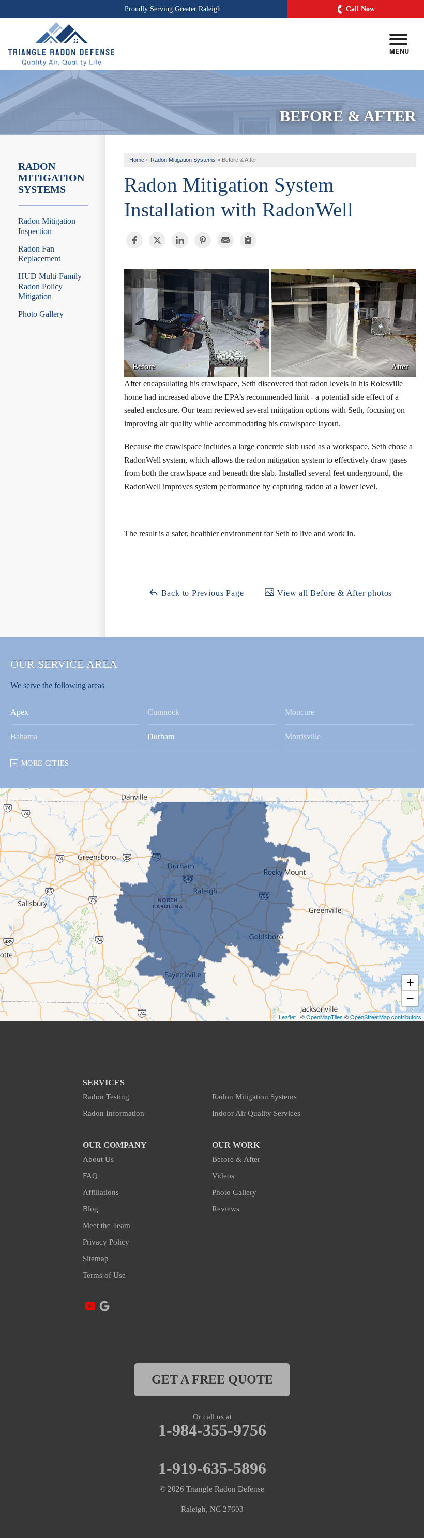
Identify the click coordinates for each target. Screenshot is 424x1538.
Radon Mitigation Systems (51, 178)
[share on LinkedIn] (180, 240)
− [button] (410, 998)
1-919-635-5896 (212, 1468)
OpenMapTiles (324, 1017)
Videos (223, 1176)
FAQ (90, 1176)
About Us (98, 1159)
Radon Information (113, 1113)
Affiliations (101, 1192)
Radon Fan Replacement (39, 253)
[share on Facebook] (134, 240)
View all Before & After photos (333, 592)
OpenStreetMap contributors (385, 1017)
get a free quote (212, 1379)
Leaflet (287, 1017)
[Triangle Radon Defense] (61, 44)
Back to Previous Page (201, 592)
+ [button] (410, 982)
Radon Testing (106, 1097)
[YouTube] (90, 1306)
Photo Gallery (41, 313)
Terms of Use (104, 1275)
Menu (398, 50)
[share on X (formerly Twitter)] (157, 240)
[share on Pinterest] (202, 240)
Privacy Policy (106, 1242)
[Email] (225, 240)
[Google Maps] (104, 1306)
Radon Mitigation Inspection (46, 225)
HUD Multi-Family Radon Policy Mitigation (50, 286)
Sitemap (96, 1258)
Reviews (225, 1209)
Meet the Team (106, 1225)
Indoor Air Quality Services (256, 1113)
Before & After (236, 1159)
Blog (90, 1209)
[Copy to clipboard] (248, 240)
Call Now (360, 9)
